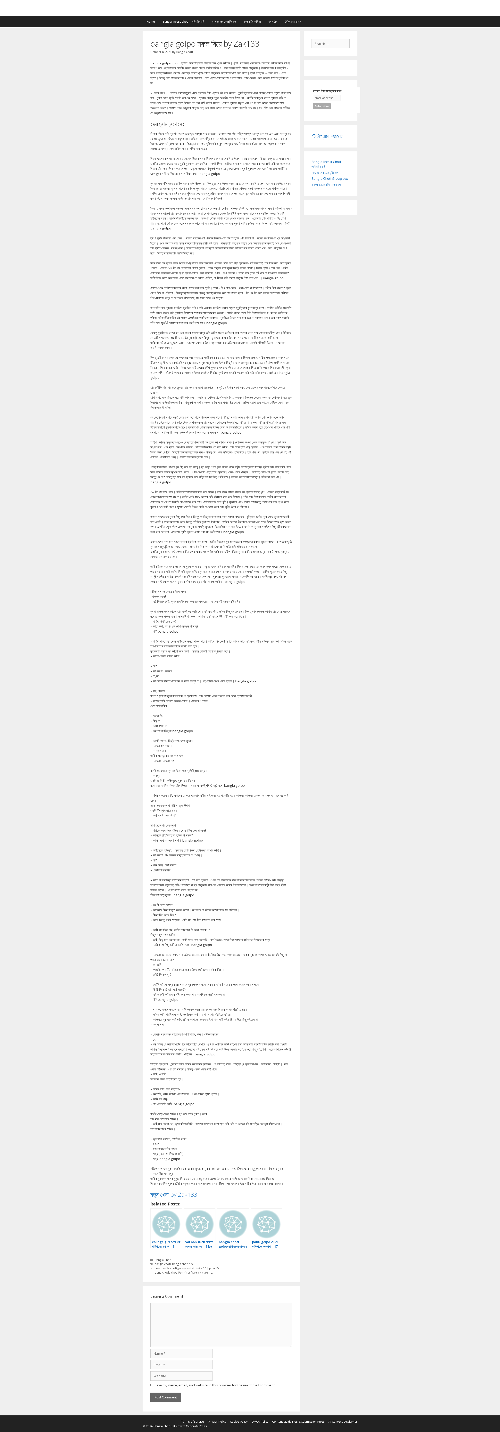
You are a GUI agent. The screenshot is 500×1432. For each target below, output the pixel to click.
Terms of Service (192, 1421)
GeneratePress (196, 1426)
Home (150, 21)
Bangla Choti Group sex (330, 178)
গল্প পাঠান (273, 21)
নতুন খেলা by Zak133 (173, 1194)
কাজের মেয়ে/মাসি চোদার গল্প (326, 184)
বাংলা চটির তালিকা (252, 21)
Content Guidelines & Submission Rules (298, 1421)
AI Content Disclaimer (343, 1421)
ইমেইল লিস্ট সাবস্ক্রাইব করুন (327, 91)
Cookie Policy (239, 1421)
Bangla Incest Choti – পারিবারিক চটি (183, 21)
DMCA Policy (260, 1421)
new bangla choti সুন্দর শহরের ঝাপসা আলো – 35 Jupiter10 (187, 1268)
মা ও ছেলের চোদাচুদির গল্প (224, 21)
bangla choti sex (183, 1264)
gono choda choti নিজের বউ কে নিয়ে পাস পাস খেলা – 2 (183, 1272)
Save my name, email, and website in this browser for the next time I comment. (215, 1385)
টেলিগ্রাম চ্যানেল (293, 21)
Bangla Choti (163, 1260)
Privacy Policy (217, 1421)
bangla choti (163, 1264)
